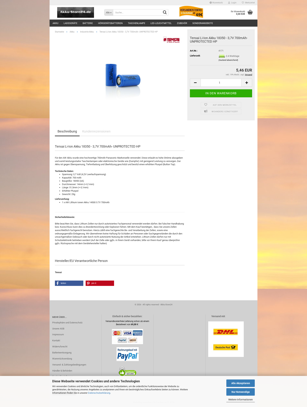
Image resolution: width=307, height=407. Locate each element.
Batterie (88, 23)
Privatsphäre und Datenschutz (67, 322)
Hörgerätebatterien (110, 23)
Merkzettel (249, 2)
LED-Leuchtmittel (161, 23)
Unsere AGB (58, 328)
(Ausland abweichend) (228, 60)
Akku (55, 23)
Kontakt (56, 340)
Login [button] (233, 2)
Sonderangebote (202, 23)
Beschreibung (67, 131)
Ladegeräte (70, 23)
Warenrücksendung (62, 358)
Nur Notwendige (240, 391)
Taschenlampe (136, 23)
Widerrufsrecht (59, 346)
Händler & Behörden (62, 370)
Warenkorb (217, 2)
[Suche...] (164, 12)
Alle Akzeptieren (240, 383)
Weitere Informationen (240, 399)
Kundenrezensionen (96, 131)
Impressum (58, 334)
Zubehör (182, 23)
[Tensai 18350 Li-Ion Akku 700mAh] (120, 76)
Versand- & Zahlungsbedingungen (69, 364)
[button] (195, 83)
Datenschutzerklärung (99, 393)
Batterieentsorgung (61, 352)
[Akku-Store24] (75, 12)
